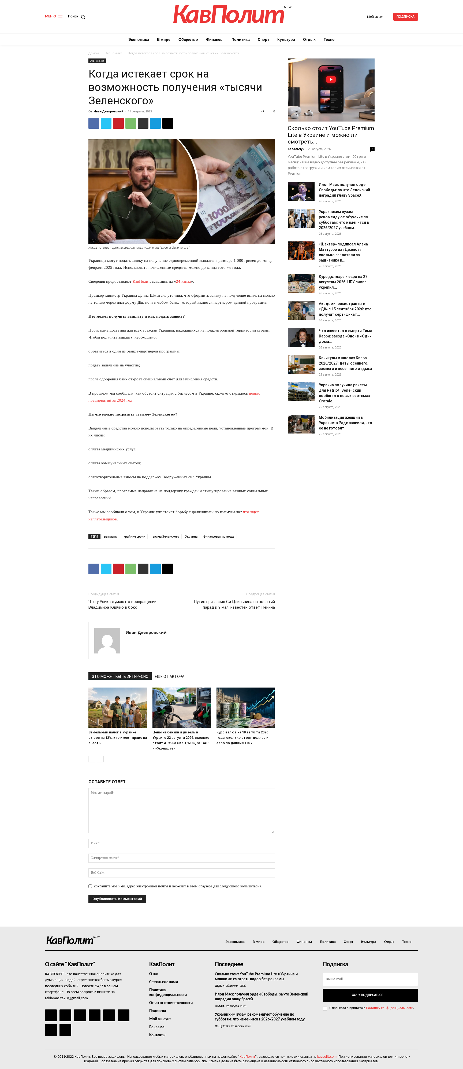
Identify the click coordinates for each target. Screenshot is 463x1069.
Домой (93, 53)
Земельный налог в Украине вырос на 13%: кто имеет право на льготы (117, 737)
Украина (191, 536)
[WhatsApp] (130, 123)
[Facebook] (93, 123)
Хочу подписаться (367, 995)
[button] (77, 16)
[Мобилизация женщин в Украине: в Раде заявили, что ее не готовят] (301, 424)
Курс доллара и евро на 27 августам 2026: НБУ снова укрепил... (343, 281)
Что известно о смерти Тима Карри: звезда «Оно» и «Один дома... (345, 336)
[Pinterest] (118, 123)
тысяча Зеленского (165, 536)
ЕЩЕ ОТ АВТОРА (169, 676)
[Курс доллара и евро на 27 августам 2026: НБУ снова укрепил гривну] (301, 283)
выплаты (111, 536)
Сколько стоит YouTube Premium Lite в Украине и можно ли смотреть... (331, 135)
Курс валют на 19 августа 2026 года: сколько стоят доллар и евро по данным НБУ (242, 737)
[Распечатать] (143, 123)
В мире (220, 1006)
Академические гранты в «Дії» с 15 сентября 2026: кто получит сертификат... (345, 309)
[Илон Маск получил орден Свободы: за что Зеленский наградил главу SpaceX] (301, 191)
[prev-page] (91, 759)
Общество (222, 1026)
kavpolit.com (327, 1057)
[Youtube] (65, 1030)
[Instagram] (65, 1015)
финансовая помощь (218, 536)
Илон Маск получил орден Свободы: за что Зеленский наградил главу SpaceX (344, 189)
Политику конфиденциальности (389, 1008)
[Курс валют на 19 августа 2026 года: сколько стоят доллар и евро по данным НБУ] (245, 708)
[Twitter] (106, 123)
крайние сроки (134, 536)
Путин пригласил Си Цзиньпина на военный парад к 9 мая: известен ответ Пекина (234, 604)
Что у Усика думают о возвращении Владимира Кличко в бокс (122, 604)
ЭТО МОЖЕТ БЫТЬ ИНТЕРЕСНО (120, 676)
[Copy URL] (167, 123)
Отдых (220, 986)
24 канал (183, 281)
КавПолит (141, 281)
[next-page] (100, 759)
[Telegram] (155, 123)
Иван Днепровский (109, 111)
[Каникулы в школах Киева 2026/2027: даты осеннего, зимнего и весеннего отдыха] (301, 364)
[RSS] (94, 1015)
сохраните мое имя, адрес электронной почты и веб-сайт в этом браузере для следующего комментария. (178, 886)
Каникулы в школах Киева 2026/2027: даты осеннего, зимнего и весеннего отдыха (345, 363)
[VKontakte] (51, 1030)
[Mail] (80, 1015)
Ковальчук (296, 149)
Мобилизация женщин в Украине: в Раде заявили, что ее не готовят (345, 422)
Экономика (113, 53)
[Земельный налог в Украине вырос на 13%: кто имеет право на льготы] (117, 708)
